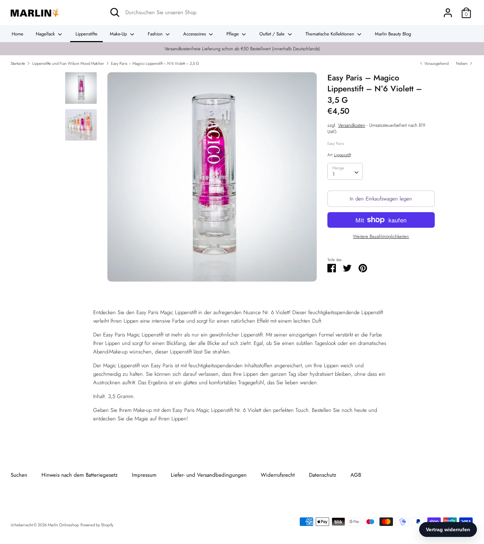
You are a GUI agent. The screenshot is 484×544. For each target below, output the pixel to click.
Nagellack (46, 33)
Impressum (144, 475)
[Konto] (448, 10)
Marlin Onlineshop (63, 525)
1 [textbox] (333, 174)
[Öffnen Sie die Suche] (115, 12)
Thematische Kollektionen (330, 33)
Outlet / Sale (272, 33)
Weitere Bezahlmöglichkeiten (381, 236)
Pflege (233, 33)
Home (17, 33)
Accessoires (195, 33)
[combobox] (345, 171)
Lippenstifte (86, 33)
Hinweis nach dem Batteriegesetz (79, 475)
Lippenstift (342, 154)
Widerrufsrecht (278, 475)
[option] (212, 179)
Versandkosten (351, 125)
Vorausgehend (436, 63)
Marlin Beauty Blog (393, 33)
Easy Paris (335, 143)
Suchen (19, 475)
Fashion (156, 33)
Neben (462, 63)
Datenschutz (322, 475)
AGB (355, 475)
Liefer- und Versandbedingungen (209, 475)
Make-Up (119, 33)
